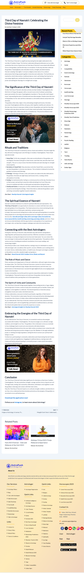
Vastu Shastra (68, 159)
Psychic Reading (69, 140)
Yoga (27, 562)
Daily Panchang (12, 501)
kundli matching (21, 219)
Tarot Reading (46, 543)
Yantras (28, 559)
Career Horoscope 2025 (67, 489)
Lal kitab (45, 514)
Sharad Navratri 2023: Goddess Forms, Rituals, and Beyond (28, 254)
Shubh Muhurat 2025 (31, 552)
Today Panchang (56, 7)
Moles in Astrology (48, 521)
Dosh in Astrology (69, 72)
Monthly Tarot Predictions (71, 117)
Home (11, 7)
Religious (66, 148)
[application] (21, 7)
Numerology (47, 7)
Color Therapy (29, 509)
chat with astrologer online (19, 216)
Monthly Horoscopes (13, 511)
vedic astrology (68, 163)
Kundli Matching (12, 508)
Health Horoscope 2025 (67, 499)
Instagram (18, 402)
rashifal (66, 144)
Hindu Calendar (47, 508)
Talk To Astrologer (71, 2)
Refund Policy (11, 533)
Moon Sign (67, 121)
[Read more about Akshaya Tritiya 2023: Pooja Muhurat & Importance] (43, 431)
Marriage (67, 100)
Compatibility (68, 69)
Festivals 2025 (29, 518)
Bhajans (45, 492)
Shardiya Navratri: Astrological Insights (23, 194)
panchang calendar (39, 219)
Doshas (45, 499)
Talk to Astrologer (12, 517)
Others (66, 136)
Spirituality (46, 536)
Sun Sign (45, 540)
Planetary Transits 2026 (32, 540)
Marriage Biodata (47, 518)
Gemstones (67, 80)
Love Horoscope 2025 (66, 502)
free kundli (45, 216)
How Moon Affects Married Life (72, 33)
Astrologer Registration (32, 489)
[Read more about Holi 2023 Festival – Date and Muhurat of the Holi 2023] (17, 432)
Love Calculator (30, 528)
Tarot (65, 152)
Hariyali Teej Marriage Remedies (72, 37)
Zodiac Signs (67, 167)
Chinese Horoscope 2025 (67, 492)
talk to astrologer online (34, 216)
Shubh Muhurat (30, 549)
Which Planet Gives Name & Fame (72, 51)
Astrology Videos (12, 489)
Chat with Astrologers (14, 495)
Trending (66, 156)
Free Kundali (27, 7)
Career (66, 65)
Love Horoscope (69, 96)
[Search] (77, 20)
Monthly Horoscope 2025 (71, 107)
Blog (64, 7)
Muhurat (7, 448)
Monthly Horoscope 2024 (71, 103)
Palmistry (45, 533)
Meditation (28, 531)
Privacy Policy (11, 530)
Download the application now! (16, 398)
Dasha (27, 515)
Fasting (45, 502)
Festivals (66, 76)
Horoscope (18, 7)
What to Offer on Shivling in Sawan (72, 41)
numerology (30, 219)
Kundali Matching (37, 7)
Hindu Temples (47, 511)
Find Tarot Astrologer (31, 522)
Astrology (67, 61)
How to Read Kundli (31, 525)
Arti (44, 489)
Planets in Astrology (31, 543)
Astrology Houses (30, 506)
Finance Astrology (47, 505)
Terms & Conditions (13, 536)
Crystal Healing (29, 512)
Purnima (28, 546)
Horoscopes (67, 88)
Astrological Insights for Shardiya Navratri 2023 (25, 307)
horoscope (67, 84)
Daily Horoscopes (12, 498)
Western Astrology (31, 555)
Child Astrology (47, 495)
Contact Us (11, 527)
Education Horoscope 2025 (68, 495)
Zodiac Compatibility (31, 565)
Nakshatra (67, 129)
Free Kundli (11, 504)
